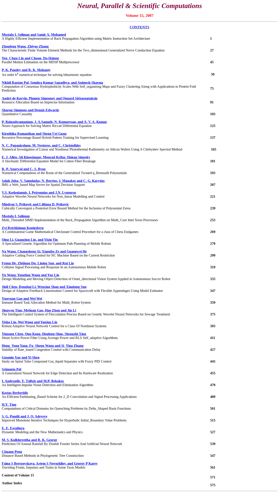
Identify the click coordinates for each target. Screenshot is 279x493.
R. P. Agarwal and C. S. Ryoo (24, 169)
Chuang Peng (12, 452)
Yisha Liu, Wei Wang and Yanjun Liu (29, 322)
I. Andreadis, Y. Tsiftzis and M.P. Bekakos (33, 381)
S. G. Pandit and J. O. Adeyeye (24, 416)
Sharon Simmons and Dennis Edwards (30, 110)
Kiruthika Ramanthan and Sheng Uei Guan (34, 133)
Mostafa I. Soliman (16, 216)
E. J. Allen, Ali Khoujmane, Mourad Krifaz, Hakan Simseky (46, 157)
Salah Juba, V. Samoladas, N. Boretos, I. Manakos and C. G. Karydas (53, 181)
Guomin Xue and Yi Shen (20, 357)
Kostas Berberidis (15, 393)
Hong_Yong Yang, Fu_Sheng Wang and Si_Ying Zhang (42, 345)
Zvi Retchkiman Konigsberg (23, 228)
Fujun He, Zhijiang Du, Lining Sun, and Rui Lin (38, 263)
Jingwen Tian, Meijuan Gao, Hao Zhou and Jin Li (39, 310)
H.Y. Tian (9, 404)
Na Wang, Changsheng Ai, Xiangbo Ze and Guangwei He (44, 251)
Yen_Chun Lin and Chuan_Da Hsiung (30, 58)
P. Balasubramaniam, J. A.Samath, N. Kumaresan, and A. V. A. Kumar (54, 122)
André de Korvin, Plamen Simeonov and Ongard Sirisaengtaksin (49, 98)
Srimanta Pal (11, 369)
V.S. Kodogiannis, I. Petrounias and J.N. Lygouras (39, 192)
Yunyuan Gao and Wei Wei (22, 298)
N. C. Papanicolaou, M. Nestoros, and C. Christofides (41, 145)
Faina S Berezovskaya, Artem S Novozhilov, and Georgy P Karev (50, 463)
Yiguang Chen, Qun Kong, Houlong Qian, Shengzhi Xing (44, 334)
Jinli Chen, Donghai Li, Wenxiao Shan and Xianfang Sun (44, 287)
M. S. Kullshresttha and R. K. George (29, 440)
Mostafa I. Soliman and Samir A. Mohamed (34, 34)
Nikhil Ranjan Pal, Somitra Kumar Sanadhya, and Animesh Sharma (52, 82)
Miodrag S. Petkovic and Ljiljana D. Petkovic (35, 204)
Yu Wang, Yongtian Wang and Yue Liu (30, 275)
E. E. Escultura (13, 428)
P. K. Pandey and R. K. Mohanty (26, 70)
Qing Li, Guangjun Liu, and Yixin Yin (30, 239)
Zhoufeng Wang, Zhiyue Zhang (25, 46)
